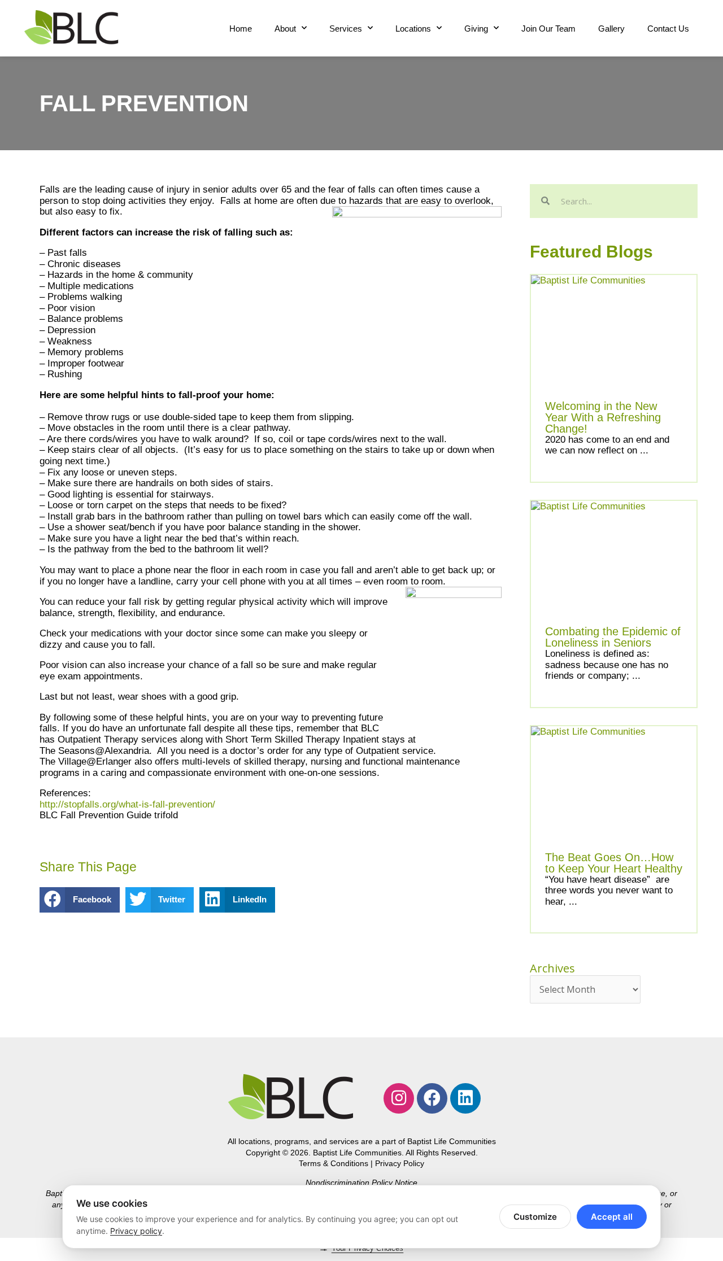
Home (240, 28)
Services (345, 28)
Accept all (612, 1216)
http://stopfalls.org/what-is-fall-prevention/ (127, 804)
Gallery (611, 28)
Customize (535, 1216)
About (285, 28)
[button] (80, 900)
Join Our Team (548, 28)
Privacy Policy (399, 1163)
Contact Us (668, 28)
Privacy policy (136, 1231)
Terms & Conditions (333, 1163)
